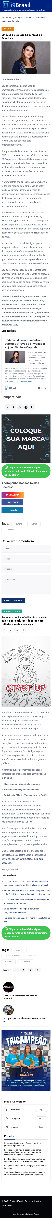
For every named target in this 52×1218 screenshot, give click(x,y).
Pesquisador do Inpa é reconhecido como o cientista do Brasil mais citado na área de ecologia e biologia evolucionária (23, 1152)
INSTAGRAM (12, 494)
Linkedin (13, 510)
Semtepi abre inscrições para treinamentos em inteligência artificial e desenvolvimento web (24, 1160)
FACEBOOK (13, 502)
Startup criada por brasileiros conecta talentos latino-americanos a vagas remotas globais (24, 1173)
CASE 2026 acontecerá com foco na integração (20, 997)
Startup (34, 524)
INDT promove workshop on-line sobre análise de (24, 1020)
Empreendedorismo (12, 956)
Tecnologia (9, 530)
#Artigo (7, 29)
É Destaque (19, 950)
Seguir (41, 1109)
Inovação (18, 524)
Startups (8, 961)
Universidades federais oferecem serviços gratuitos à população (22, 1144)
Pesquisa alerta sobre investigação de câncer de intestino (25, 1166)
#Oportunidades (12, 611)
